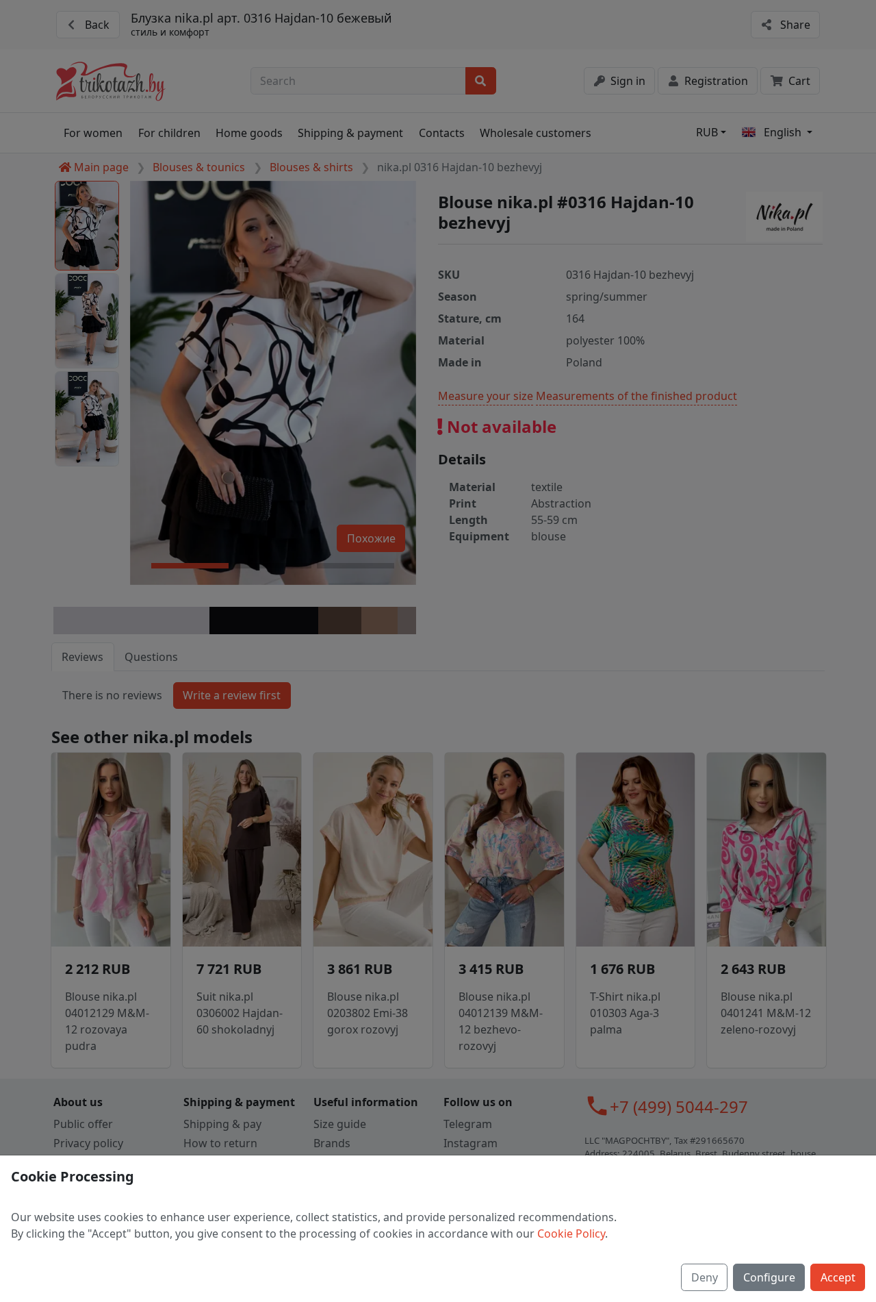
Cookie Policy (571, 1233)
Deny (704, 1277)
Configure (769, 1277)
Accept (838, 1277)
